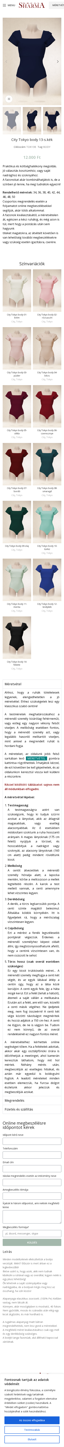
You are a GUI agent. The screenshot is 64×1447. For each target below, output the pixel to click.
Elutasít (32, 1439)
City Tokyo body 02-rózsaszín (47, 316)
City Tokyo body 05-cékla (17, 432)
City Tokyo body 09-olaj (17, 545)
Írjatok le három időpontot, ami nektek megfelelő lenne (31, 1205)
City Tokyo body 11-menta (17, 605)
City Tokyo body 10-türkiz (47, 547)
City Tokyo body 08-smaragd (47, 490)
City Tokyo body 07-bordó (17, 490)
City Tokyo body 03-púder (17, 374)
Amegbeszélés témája (15, 1189)
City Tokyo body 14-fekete (17, 663)
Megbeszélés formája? (16, 1227)
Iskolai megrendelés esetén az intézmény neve (29, 1176)
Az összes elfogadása (32, 1420)
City (13, 321)
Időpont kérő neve (13, 1134)
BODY (46, 147)
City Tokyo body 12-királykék (47, 605)
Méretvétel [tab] (13, 684)
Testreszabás (32, 1429)
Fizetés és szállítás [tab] (19, 1109)
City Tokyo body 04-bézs (47, 374)
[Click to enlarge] (8, 99)
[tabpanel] (32, 892)
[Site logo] (32, 5)
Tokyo (19, 321)
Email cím (8, 1162)
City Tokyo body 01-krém (17, 316)
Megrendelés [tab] (14, 1100)
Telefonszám (10, 1148)
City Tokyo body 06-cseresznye (47, 432)
